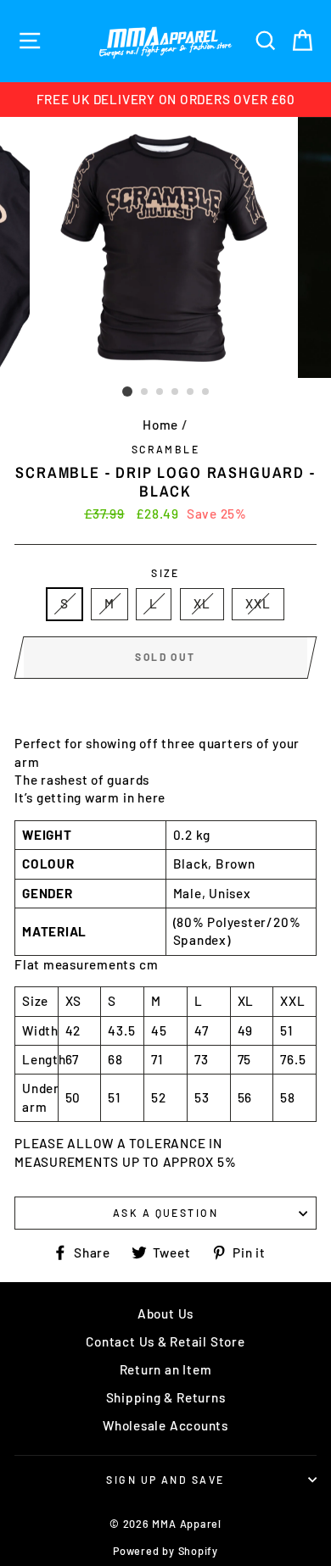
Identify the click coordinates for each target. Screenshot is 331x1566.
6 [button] (206, 392)
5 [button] (191, 392)
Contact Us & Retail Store (165, 1341)
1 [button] (127, 391)
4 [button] (175, 392)
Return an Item (166, 1369)
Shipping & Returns (166, 1397)
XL (202, 603)
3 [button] (160, 392)
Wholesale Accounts (165, 1425)
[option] (165, 99)
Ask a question (165, 1213)
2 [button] (145, 392)
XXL (257, 603)
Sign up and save (165, 1479)
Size (165, 573)
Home (160, 424)
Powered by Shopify (165, 1551)
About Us (165, 1313)
